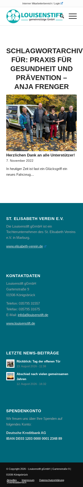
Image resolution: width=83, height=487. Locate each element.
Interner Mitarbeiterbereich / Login (41, 3)
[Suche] (59, 16)
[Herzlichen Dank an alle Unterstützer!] (41, 123)
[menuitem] (42, 3)
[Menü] (70, 16)
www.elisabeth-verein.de (24, 246)
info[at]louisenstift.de (33, 315)
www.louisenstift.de (20, 323)
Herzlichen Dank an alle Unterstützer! (40, 155)
